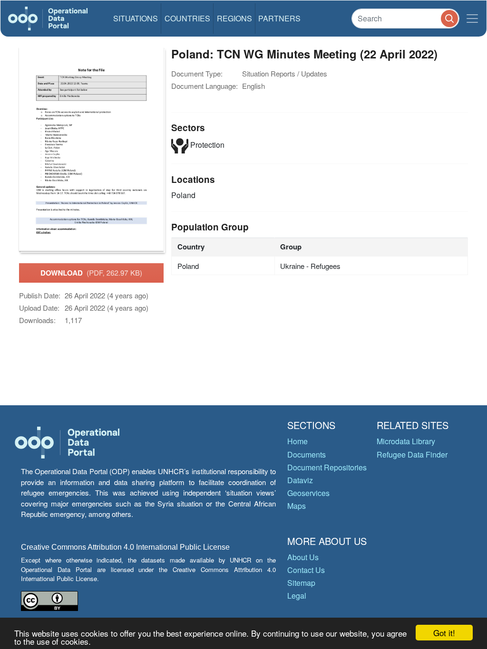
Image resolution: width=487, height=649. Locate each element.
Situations (135, 18)
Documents (306, 454)
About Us (303, 557)
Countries (187, 18)
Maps (296, 505)
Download (91, 272)
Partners (279, 18)
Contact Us (306, 569)
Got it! (444, 633)
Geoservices (308, 492)
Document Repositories (327, 467)
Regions (234, 18)
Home (297, 441)
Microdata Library (406, 441)
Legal (296, 595)
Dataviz (300, 480)
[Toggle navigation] (472, 18)
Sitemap (301, 582)
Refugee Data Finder (412, 454)
